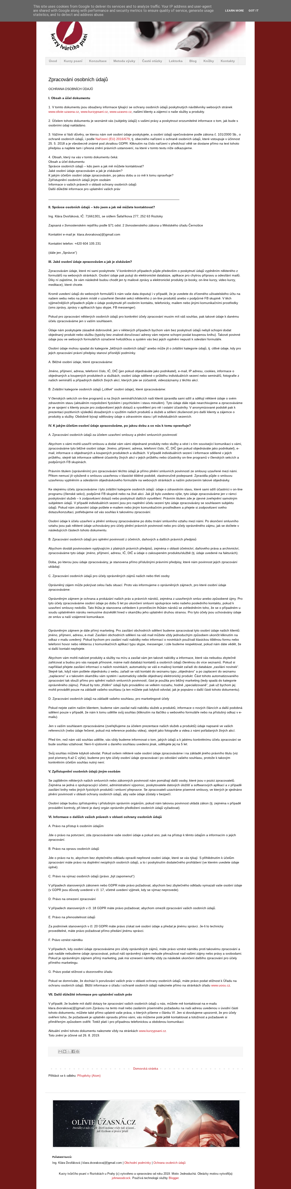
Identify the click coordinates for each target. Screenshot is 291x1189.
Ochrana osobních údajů (169, 1162)
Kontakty (228, 61)
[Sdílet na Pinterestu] (77, 1051)
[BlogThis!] (64, 1051)
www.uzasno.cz (121, 111)
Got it (253, 10)
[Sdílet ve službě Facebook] (73, 1051)
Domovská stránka (145, 1068)
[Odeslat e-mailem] (60, 1051)
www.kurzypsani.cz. (153, 1031)
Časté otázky (152, 61)
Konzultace (98, 61)
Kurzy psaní (73, 61)
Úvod (53, 61)
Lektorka (176, 61)
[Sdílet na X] (69, 1051)
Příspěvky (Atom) (88, 1075)
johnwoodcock (121, 1178)
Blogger (173, 1178)
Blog (193, 61)
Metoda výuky (124, 61)
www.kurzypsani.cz (94, 111)
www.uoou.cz (220, 985)
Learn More (234, 10)
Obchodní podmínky (137, 1162)
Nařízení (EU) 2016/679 (112, 139)
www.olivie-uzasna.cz (63, 111)
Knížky (208, 61)
